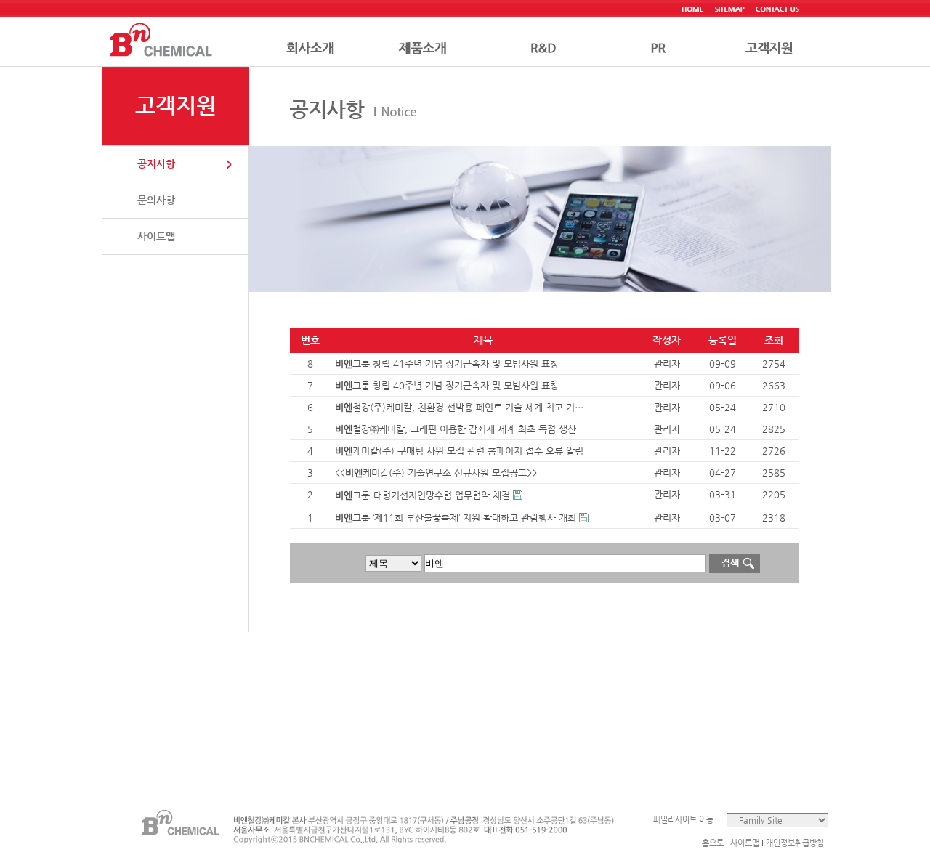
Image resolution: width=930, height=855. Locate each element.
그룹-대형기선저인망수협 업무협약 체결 (422, 495)
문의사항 (156, 200)
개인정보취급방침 (795, 843)
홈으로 (713, 843)
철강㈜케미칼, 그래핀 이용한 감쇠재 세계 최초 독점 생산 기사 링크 (461, 429)
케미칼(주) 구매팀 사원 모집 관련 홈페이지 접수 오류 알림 (459, 450)
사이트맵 (156, 236)
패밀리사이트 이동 (683, 819)
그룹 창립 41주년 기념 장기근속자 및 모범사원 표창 (447, 363)
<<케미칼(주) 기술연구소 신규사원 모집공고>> (436, 472)
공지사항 (156, 163)
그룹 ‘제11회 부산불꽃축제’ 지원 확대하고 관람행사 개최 (455, 517)
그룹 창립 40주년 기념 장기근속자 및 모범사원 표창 (447, 385)
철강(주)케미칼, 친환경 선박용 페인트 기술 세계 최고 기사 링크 (461, 407)
